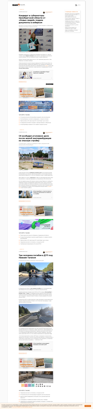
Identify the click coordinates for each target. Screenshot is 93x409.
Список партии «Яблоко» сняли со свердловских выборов (72, 19)
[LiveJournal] (52, 84)
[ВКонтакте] (46, 84)
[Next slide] (51, 315)
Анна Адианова (48, 132)
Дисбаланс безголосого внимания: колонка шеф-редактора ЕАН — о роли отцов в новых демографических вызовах (72, 15)
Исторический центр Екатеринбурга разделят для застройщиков (35, 117)
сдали (46, 65)
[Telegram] (49, 84)
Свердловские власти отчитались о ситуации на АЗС (32, 242)
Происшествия (21, 353)
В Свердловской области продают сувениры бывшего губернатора (35, 122)
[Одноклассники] (48, 84)
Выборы (24, 81)
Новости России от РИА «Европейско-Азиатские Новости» (16, 5)
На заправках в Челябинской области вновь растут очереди (33, 399)
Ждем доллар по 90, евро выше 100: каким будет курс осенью (34, 120)
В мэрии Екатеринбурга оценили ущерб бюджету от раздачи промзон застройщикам (36, 238)
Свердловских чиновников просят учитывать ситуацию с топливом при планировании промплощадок (36, 402)
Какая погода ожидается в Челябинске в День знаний (70, 28)
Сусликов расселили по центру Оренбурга (71, 25)
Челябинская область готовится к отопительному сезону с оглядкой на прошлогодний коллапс (72, 22)
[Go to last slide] (20, 315)
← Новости (21, 9)
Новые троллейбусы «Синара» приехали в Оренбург (71, 31)
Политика (20, 81)
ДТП (25, 353)
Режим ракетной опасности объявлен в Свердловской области (34, 235)
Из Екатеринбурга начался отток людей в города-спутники (33, 124)
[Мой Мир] (51, 84)
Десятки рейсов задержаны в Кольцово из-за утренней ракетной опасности (35, 397)
